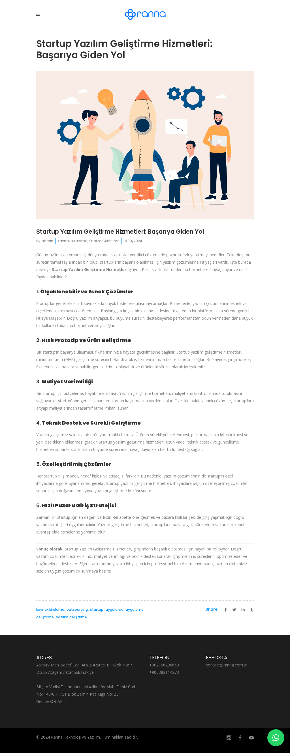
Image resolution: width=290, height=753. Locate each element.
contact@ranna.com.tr (226, 665)
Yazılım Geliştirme (104, 240)
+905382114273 (164, 672)
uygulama (114, 609)
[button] (275, 737)
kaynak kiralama (50, 609)
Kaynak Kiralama (72, 240)
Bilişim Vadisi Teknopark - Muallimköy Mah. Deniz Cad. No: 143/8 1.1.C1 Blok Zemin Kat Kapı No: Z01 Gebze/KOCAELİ (86, 694)
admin (47, 240)
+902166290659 (164, 665)
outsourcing (77, 609)
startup (96, 609)
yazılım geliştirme (71, 617)
